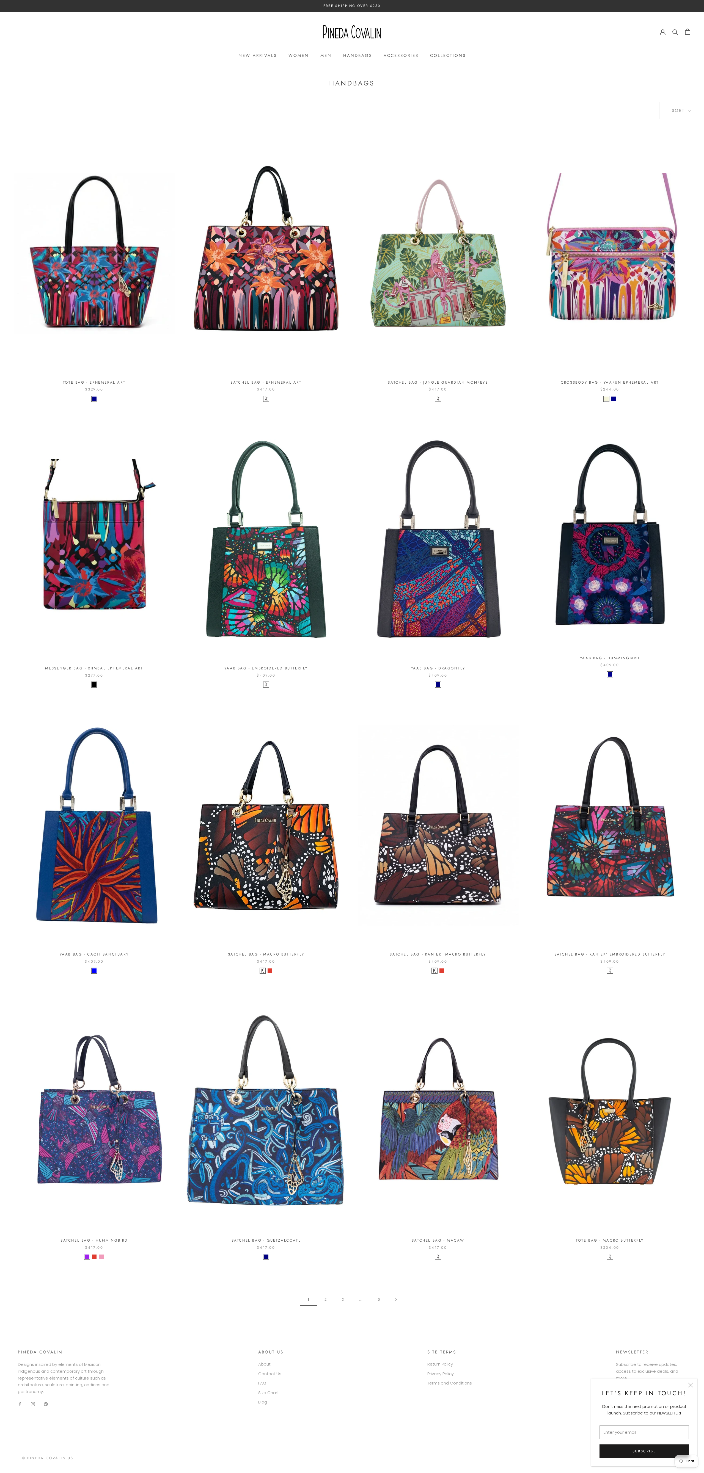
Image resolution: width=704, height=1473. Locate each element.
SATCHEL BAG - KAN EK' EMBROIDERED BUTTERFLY (610, 954)
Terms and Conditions (449, 1383)
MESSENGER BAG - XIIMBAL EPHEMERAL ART (94, 668)
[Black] (94, 684)
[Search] (675, 32)
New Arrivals (257, 55)
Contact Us (269, 1374)
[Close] (690, 1385)
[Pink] (101, 1257)
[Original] (266, 399)
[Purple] (87, 1257)
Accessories (401, 55)
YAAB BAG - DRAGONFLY (438, 668)
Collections (448, 55)
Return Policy (440, 1364)
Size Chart (268, 1393)
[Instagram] (33, 1404)
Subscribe (644, 1451)
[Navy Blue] (438, 684)
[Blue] (94, 970)
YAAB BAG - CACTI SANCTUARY (94, 954)
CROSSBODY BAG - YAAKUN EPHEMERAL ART (610, 382)
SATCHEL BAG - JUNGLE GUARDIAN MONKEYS (438, 382)
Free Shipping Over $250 (351, 5)
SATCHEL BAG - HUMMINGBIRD (94, 1240)
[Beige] (606, 399)
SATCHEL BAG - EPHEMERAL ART (265, 382)
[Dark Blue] (94, 399)
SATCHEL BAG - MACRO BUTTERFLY (266, 954)
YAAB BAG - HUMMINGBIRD (610, 658)
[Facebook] (20, 1404)
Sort (679, 110)
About (264, 1364)
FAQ (262, 1383)
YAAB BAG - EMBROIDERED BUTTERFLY (266, 668)
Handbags (357, 55)
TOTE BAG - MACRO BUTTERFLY (610, 1240)
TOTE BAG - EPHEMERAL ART (94, 382)
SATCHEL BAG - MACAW (438, 1240)
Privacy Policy (440, 1374)
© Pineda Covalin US (47, 1458)
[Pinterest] (46, 1404)
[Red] (270, 970)
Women (298, 55)
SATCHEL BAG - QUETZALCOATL (266, 1240)
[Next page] (396, 1299)
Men (326, 55)
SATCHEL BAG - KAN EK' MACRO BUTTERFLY (438, 954)
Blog (262, 1402)
